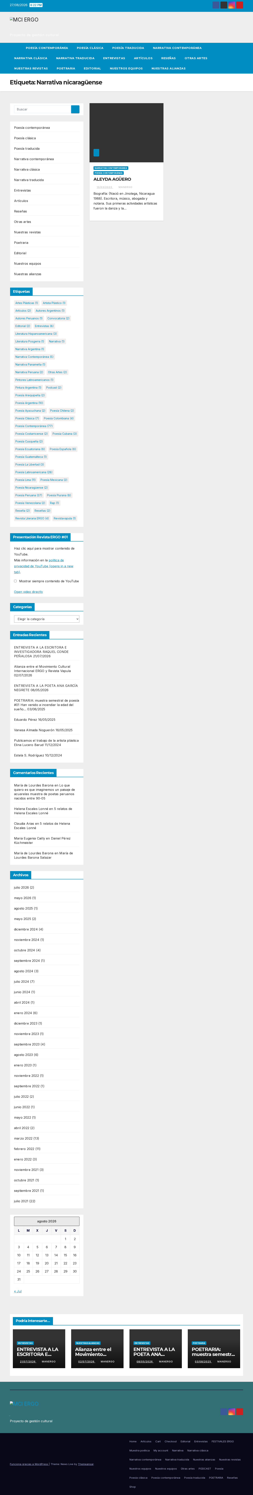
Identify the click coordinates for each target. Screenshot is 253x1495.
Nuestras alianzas (169, 68)
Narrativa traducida (75, 58)
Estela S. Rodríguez (29, 755)
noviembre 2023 (26, 1034)
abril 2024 (22, 1002)
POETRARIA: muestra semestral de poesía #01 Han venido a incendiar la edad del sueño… (46, 704)
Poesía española (63, 449)
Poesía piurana (59, 495)
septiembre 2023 (27, 1044)
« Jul (18, 1291)
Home (133, 1441)
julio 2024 (21, 982)
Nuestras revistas (31, 68)
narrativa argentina (29, 349)
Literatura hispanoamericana (36, 333)
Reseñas (168, 58)
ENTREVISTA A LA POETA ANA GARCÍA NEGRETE (154, 1354)
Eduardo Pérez (25, 720)
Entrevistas (114, 58)
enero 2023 (23, 1065)
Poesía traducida (128, 48)
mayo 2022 (22, 1117)
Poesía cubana (65, 433)
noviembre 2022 (26, 1076)
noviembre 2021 (26, 1170)
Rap (54, 503)
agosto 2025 (23, 908)
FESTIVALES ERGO (223, 1441)
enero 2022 (23, 1159)
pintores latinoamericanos (34, 379)
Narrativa (57, 341)
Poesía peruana (28, 495)
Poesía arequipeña (30, 395)
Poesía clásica (90, 48)
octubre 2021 (24, 1180)
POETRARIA (216, 1477)
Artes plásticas (26, 303)
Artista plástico (54, 303)
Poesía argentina (29, 403)
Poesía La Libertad (29, 464)
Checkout (171, 1441)
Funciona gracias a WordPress (29, 1464)
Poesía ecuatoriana (30, 449)
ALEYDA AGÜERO (112, 179)
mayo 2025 (22, 919)
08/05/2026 (145, 1361)
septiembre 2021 (26, 1191)
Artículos (143, 58)
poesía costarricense (31, 433)
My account (161, 1450)
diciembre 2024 (26, 929)
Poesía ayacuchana (30, 410)
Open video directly (28, 592)
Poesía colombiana (59, 418)
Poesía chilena (62, 410)
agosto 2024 (23, 971)
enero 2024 (23, 1013)
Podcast (53, 387)
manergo (125, 187)
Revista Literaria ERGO (32, 518)
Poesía (219, 1468)
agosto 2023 (23, 1055)
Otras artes (196, 58)
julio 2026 (21, 887)
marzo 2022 (23, 1138)
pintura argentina (28, 387)
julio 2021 (21, 1201)
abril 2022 (21, 1128)
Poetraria (66, 68)
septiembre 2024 (27, 961)
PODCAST (205, 1468)
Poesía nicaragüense (31, 487)
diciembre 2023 (25, 1023)
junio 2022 (22, 1107)
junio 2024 (22, 992)
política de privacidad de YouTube (43, 566)
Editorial (92, 68)
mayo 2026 (22, 898)
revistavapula (65, 518)
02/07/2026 (86, 1361)
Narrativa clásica (30, 58)
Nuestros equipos (126, 68)
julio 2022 (21, 1097)
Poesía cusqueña (29, 441)
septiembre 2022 (27, 1086)
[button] (240, 58)
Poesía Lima (25, 480)
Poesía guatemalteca (31, 456)
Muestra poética (139, 1450)
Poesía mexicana (54, 480)
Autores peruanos (29, 318)
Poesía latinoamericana (34, 472)
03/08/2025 (203, 1361)
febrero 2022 (24, 1149)
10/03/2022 (105, 187)
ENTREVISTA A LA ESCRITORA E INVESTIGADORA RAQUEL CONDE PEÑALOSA (41, 651)
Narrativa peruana (29, 372)
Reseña (22, 510)
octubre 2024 (24, 950)
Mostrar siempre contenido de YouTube (49, 581)
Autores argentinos (50, 310)
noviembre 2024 (26, 940)
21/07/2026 (28, 1361)
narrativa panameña (30, 364)
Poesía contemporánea (47, 48)
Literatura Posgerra (29, 341)
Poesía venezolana (30, 503)
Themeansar (85, 1464)
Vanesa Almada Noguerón (34, 730)
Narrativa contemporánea (177, 48)
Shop (132, 1486)
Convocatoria (58, 318)
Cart (158, 1441)
